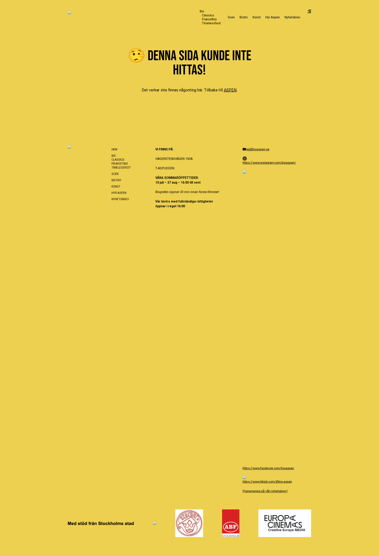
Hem (114, 149)
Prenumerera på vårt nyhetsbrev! (265, 491)
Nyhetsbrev (292, 17)
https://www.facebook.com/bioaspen (268, 468)
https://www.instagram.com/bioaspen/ (269, 163)
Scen (231, 17)
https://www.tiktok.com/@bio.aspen (267, 482)
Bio (202, 11)
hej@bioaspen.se (257, 149)
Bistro (243, 17)
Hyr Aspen (272, 17)
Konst (256, 17)
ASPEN (230, 90)
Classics (208, 15)
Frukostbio (209, 19)
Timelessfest (211, 23)
